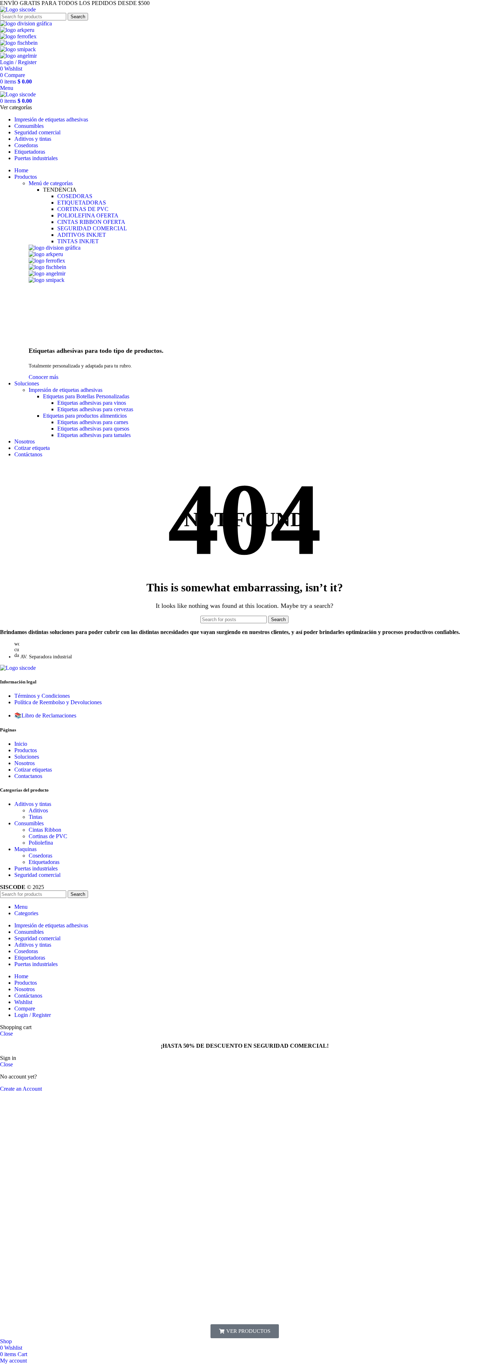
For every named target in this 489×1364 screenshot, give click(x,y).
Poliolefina (41, 843)
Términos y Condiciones (42, 696)
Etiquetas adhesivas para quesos (93, 429)
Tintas (35, 817)
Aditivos (38, 810)
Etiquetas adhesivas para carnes (92, 422)
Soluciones (26, 757)
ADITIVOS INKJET (81, 235)
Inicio (20, 744)
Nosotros (24, 763)
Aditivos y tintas (32, 804)
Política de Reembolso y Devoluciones (58, 702)
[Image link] (18, 668)
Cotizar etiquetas (33, 770)
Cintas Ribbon (45, 830)
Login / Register (32, 1015)
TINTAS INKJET (78, 241)
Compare (24, 1008)
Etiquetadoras (44, 862)
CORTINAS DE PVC (82, 209)
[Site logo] (18, 9)
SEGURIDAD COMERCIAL (92, 228)
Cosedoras (40, 855)
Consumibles (29, 823)
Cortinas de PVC (48, 836)
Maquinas (25, 849)
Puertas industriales (36, 868)
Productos (25, 750)
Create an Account (21, 1089)
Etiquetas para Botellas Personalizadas (86, 396)
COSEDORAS (74, 196)
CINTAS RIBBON (91, 222)
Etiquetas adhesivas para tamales (94, 435)
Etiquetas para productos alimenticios (85, 416)
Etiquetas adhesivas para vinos (91, 403)
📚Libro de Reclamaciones (45, 715)
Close (6, 1034)
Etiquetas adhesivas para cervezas (95, 409)
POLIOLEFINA (87, 215)
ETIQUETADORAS (81, 203)
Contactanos (28, 776)
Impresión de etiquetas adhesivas (65, 390)
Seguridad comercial (37, 875)
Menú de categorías (51, 183)
